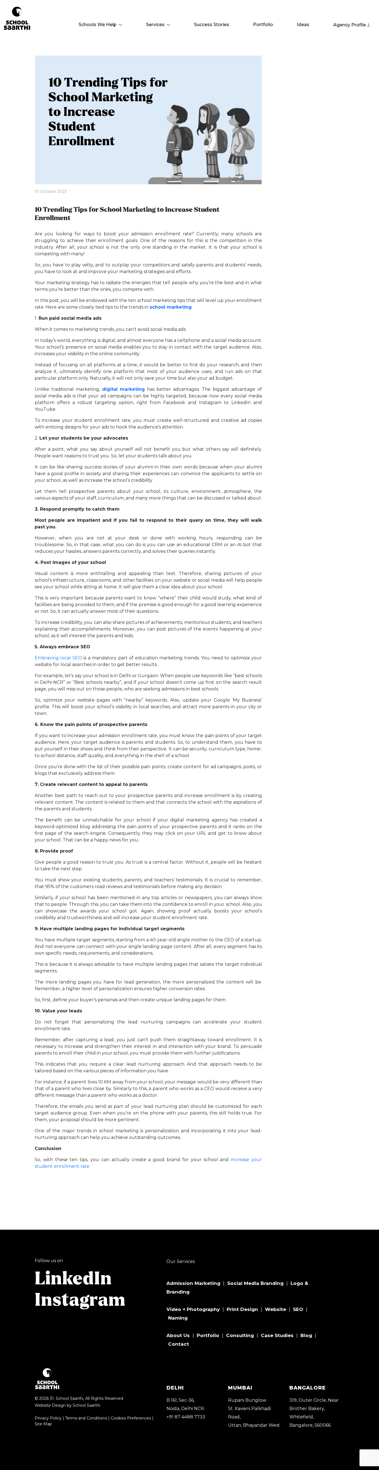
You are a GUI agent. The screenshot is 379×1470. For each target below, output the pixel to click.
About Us (178, 1335)
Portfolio (263, 24)
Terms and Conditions (86, 1418)
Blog (306, 1335)
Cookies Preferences (131, 1418)
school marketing (171, 307)
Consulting (240, 1335)
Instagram (80, 1300)
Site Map (43, 1423)
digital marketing (123, 389)
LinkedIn (73, 1279)
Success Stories (211, 24)
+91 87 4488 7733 (185, 1416)
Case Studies (277, 1335)
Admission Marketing (193, 1283)
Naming (178, 1318)
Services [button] (156, 24)
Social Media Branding (255, 1283)
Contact (178, 1344)
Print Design (242, 1309)
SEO (298, 1309)
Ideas (303, 24)
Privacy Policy (48, 1418)
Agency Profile (350, 24)
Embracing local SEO (58, 657)
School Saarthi (86, 1405)
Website (275, 1309)
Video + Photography (193, 1309)
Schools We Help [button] (98, 24)
